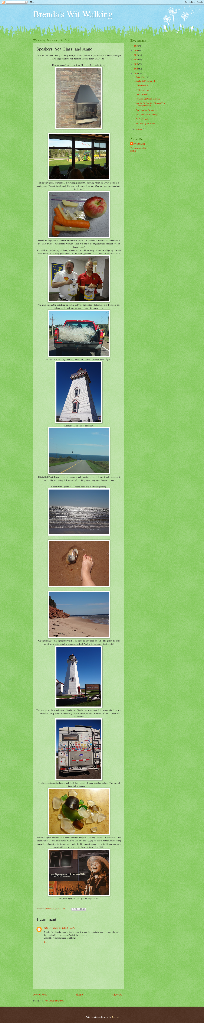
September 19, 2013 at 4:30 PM (62, 927)
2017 (136, 54)
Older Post (118, 994)
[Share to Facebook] (81, 909)
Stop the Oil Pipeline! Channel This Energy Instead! (150, 104)
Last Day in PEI (141, 85)
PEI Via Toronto (142, 118)
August (139, 129)
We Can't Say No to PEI (145, 123)
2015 (136, 64)
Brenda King (139, 143)
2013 (136, 73)
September (141, 77)
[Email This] (72, 909)
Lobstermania (141, 94)
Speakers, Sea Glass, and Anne (148, 98)
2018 (136, 50)
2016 (136, 59)
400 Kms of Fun (142, 89)
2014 (136, 68)
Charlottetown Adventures (146, 110)
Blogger (115, 1017)
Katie (46, 927)
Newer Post (40, 994)
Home (79, 994)
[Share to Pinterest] (84, 909)
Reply (46, 942)
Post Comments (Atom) (54, 1000)
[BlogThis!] (75, 909)
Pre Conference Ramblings (146, 114)
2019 (136, 45)
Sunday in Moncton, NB (145, 80)
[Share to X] (78, 909)
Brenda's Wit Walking (73, 14)
